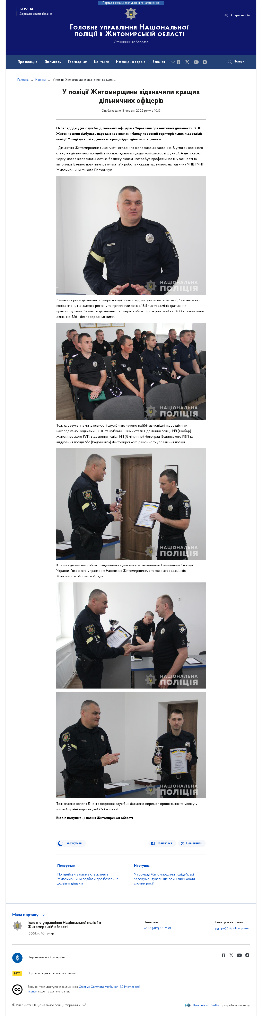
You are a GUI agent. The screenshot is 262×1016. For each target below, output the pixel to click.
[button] (29, 915)
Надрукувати (73, 843)
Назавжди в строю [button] (131, 62)
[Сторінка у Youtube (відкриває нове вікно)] (196, 62)
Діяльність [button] (52, 62)
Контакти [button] (101, 62)
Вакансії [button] (158, 62)
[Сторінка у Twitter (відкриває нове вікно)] (187, 62)
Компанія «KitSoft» (206, 1005)
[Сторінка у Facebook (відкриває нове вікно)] (178, 62)
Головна (22, 80)
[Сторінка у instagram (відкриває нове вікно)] (204, 62)
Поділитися (164, 843)
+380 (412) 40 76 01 (157, 928)
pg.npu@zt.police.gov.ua (232, 928)
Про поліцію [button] (27, 62)
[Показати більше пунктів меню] (173, 62)
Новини (40, 80)
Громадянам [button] (77, 62)
